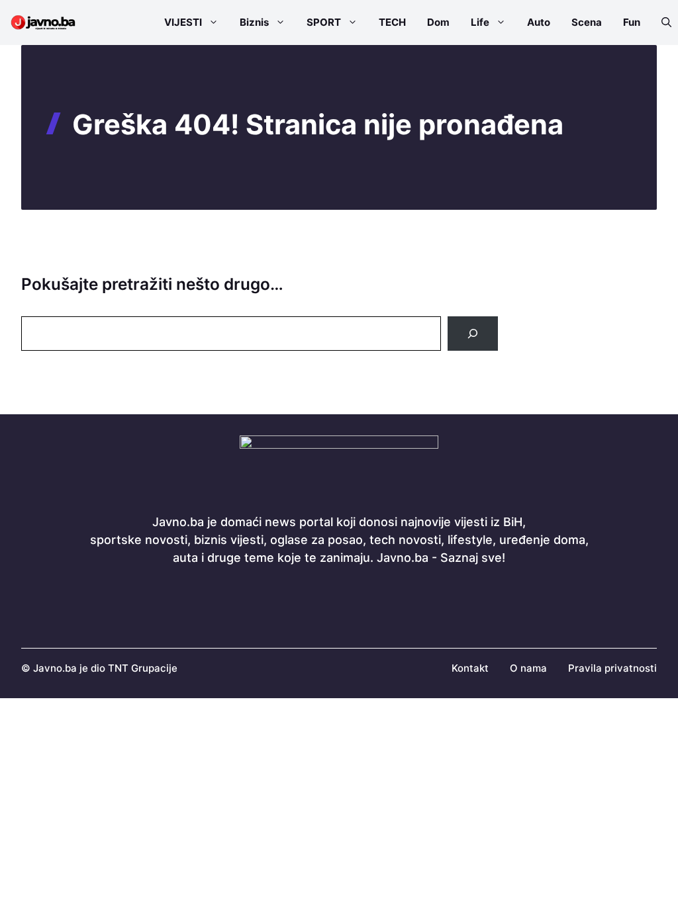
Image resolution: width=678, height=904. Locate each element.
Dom (438, 22)
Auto (538, 22)
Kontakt (470, 668)
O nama (528, 668)
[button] (661, 22)
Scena (586, 22)
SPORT (324, 22)
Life (480, 22)
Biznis (254, 22)
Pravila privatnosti (612, 668)
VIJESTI (183, 22)
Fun (631, 22)
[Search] (473, 333)
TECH (392, 22)
